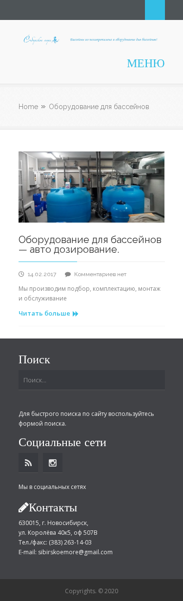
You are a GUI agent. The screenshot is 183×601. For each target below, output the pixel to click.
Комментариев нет (100, 274)
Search (155, 10)
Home (28, 107)
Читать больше (44, 313)
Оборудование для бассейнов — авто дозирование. (90, 244)
